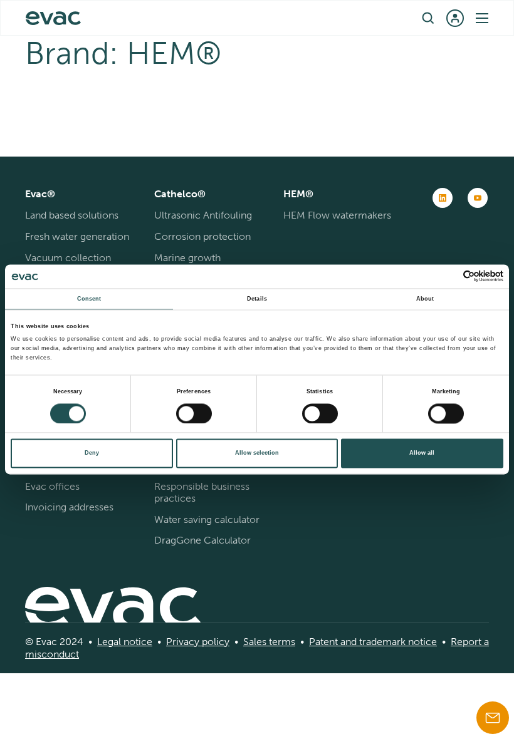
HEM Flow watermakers (337, 215)
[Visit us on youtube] (478, 198)
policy (214, 642)
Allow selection (257, 453)
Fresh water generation (77, 236)
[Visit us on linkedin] (443, 198)
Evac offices (52, 486)
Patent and (333, 642)
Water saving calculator (207, 519)
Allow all (421, 453)
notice (136, 642)
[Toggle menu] (482, 18)
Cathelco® (180, 194)
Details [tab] (257, 299)
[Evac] (53, 18)
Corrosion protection (202, 236)
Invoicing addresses (69, 507)
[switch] (194, 413)
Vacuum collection (68, 258)
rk (401, 642)
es (261, 642)
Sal (249, 642)
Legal (109, 642)
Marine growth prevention (187, 264)
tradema (377, 642)
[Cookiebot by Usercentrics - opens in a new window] (448, 276)
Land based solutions (71, 215)
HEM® (298, 194)
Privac (180, 642)
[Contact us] (492, 717)
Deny (92, 453)
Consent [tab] (89, 299)
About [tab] (425, 299)
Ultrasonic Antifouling (203, 215)
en (250, 17)
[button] (428, 18)
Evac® (40, 194)
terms (280, 642)
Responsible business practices (201, 492)
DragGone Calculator (202, 540)
